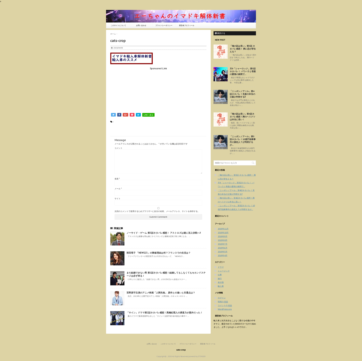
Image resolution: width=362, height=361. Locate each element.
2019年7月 (222, 244)
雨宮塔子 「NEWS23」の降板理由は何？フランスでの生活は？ (159, 252)
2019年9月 (222, 236)
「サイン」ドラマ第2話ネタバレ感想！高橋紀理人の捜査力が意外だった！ (165, 312)
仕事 (220, 274)
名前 (117, 178)
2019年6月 (222, 248)
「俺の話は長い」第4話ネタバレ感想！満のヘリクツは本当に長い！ (242, 116)
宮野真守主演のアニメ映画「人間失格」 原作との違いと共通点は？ (161, 292)
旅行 (220, 278)
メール (118, 188)
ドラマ (221, 267)
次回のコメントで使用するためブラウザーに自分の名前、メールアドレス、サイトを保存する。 (157, 211)
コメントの (225, 305)
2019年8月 (222, 240)
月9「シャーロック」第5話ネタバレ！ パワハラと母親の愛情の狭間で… (243, 71)
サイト (117, 198)
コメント (118, 148)
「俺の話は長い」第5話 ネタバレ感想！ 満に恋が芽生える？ (243, 49)
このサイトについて (118, 25)
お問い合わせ (141, 25)
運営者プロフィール (186, 25)
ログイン (222, 298)
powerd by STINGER (197, 356)
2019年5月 (222, 251)
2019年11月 (223, 229)
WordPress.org (225, 309)
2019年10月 (223, 232)
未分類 (221, 282)
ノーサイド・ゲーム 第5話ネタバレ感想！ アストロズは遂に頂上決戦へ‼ (164, 232)
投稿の (223, 301)
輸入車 (221, 286)
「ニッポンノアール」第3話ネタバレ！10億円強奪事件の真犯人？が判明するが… (243, 140)
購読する (221, 33)
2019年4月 (222, 255)
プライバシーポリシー (163, 25)
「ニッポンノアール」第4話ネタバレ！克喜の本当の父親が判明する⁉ (242, 94)
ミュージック (224, 271)
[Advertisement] (158, 89)
